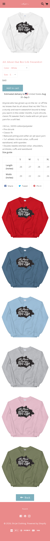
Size (6, 74)
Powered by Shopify (36, 523)
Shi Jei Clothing (19, 523)
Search (25, 508)
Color (6, 68)
